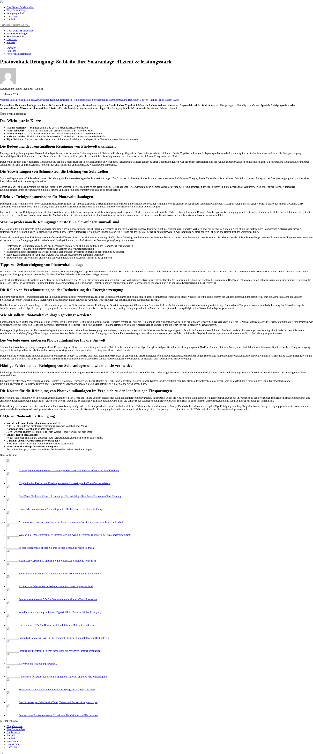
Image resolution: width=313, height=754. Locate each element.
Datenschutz (13, 744)
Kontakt (11, 19)
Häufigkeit (134, 99)
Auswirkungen (42, 99)
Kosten (169, 99)
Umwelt (144, 99)
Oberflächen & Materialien (20, 7)
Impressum (12, 741)
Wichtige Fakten (8, 99)
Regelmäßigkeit (25, 99)
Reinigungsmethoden (61, 99)
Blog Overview (14, 726)
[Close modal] (1, 753)
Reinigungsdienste (82, 99)
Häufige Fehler (157, 99)
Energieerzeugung (118, 99)
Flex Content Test (16, 729)
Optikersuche (13, 732)
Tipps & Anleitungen (17, 10)
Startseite (11, 735)
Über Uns (12, 16)
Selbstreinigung (100, 99)
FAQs (176, 99)
